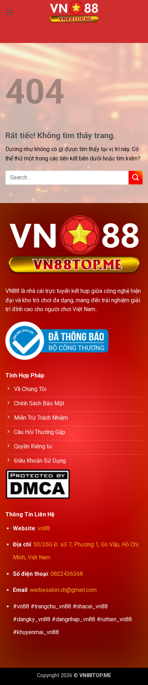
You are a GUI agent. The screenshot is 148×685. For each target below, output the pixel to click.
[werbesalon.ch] (74, 12)
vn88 (44, 528)
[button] (9, 12)
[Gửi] (136, 178)
